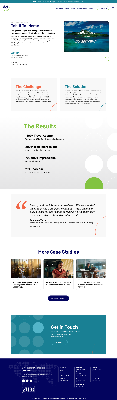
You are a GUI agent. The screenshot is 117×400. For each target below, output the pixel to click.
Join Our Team (82, 8)
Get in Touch (103, 8)
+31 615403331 (80, 386)
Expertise (59, 8)
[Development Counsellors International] (6, 8)
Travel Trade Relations (19, 64)
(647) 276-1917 (80, 381)
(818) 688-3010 (96, 381)
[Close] (115, 1)
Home (13, 22)
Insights (91, 8)
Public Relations (16, 60)
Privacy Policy (82, 398)
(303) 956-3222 (96, 369)
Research (14, 62)
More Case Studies (57, 298)
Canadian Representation (19, 55)
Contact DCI (58, 342)
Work (67, 8)
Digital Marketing (17, 57)
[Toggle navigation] (113, 8)
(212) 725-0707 (80, 369)
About (73, 8)
